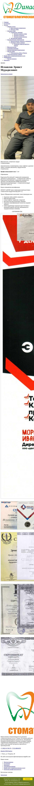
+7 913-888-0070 (16, 748)
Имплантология (11, 47)
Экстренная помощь (16, 38)
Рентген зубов (15, 29)
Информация (7, 57)
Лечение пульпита (19, 35)
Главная (6, 22)
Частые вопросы (12, 58)
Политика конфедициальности (12, 769)
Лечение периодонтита (20, 37)
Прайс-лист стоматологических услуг (14, 56)
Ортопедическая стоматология (16, 50)
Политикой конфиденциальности (21, 784)
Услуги (6, 25)
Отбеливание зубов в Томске (19, 53)
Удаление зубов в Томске (18, 42)
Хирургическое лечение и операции (21, 41)
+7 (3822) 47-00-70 (6, 748)
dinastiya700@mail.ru (6, 751)
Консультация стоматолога (18, 28)
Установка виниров (12, 48)
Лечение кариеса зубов (20, 34)
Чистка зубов (11, 51)
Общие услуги (11, 26)
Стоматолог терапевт (17, 32)
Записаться (4, 775)
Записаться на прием (6, 74)
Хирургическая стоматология (15, 39)
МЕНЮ (3, 63)
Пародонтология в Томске (14, 54)
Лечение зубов (11, 31)
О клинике (7, 23)
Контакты (6, 60)
